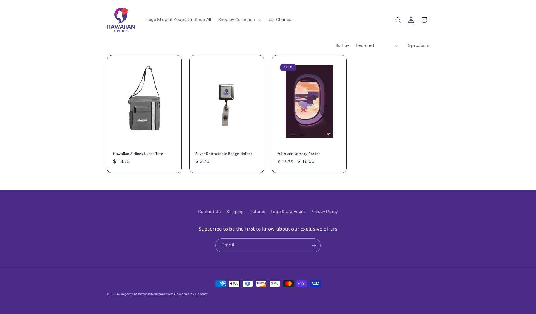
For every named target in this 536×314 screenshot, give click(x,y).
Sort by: (343, 46)
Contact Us (209, 212)
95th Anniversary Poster (299, 153)
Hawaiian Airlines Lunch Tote (138, 153)
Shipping (235, 212)
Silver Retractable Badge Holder (223, 153)
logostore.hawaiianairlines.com (147, 294)
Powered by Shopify (191, 294)
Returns (257, 212)
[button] (239, 20)
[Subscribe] (314, 245)
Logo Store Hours (288, 212)
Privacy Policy (324, 212)
